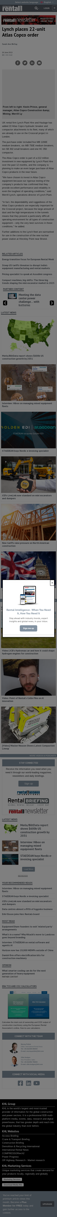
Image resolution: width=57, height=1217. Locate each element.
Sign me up (28, 628)
